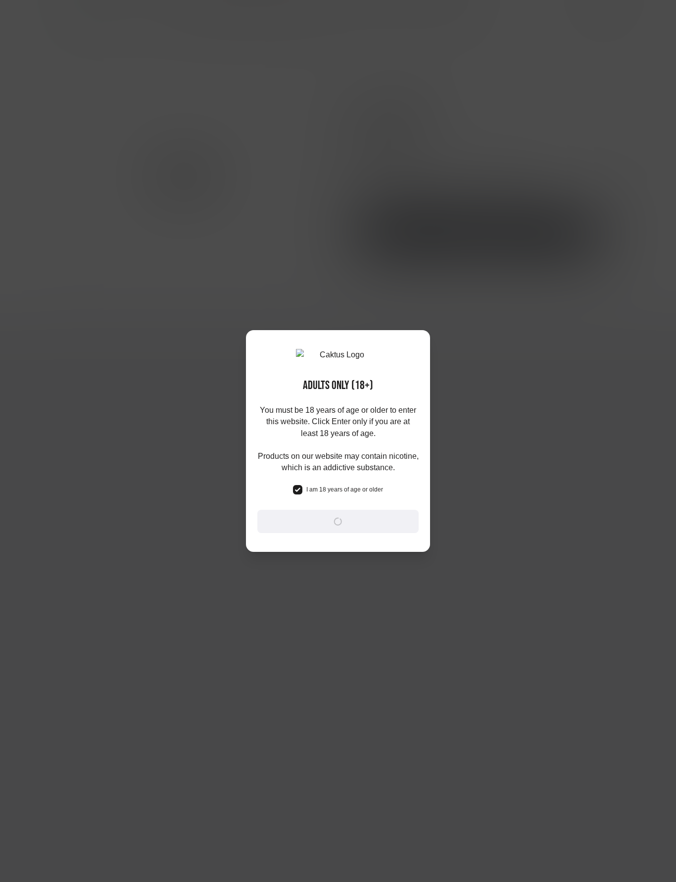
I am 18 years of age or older (344, 489)
